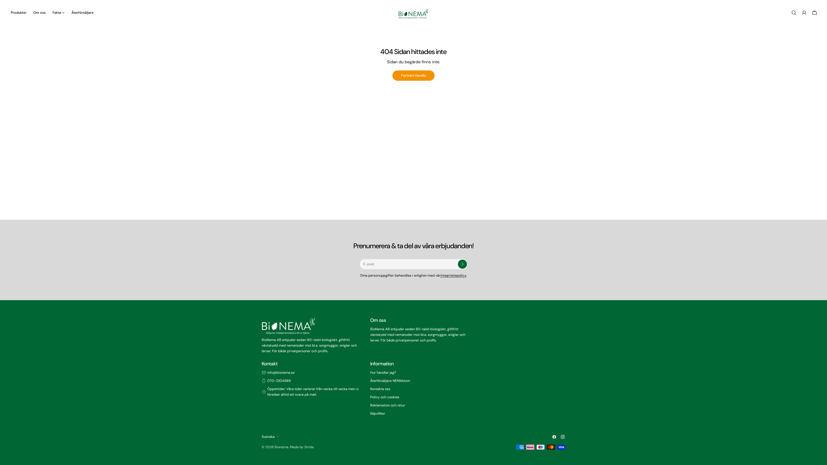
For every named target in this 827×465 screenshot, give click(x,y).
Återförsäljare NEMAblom (390, 380)
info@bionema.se (281, 372)
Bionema (281, 447)
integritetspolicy (453, 275)
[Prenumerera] (462, 264)
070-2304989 (279, 380)
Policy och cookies (384, 397)
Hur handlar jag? (383, 372)
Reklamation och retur (387, 405)
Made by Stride (302, 447)
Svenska (268, 436)
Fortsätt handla (413, 75)
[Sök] (794, 12)
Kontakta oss (380, 389)
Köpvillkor (377, 413)
